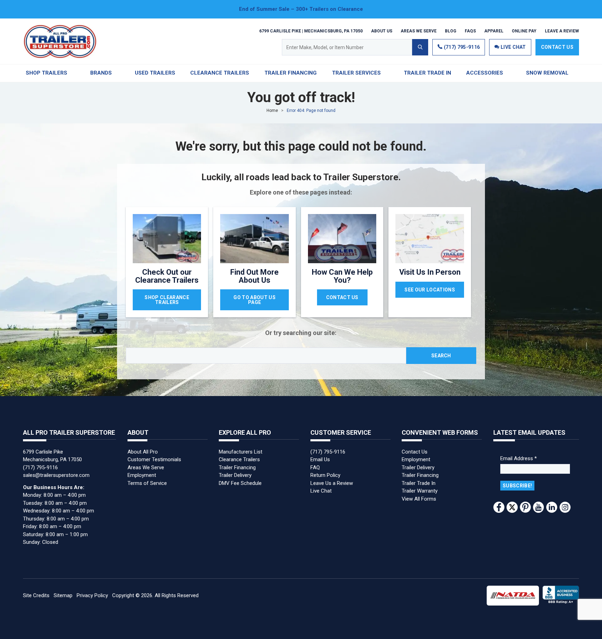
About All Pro (143, 452)
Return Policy (325, 475)
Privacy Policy (92, 595)
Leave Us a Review (331, 483)
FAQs (470, 30)
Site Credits (36, 595)
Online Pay (524, 30)
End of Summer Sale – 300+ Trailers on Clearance (301, 9)
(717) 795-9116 (461, 47)
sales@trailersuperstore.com (56, 475)
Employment (142, 475)
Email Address (518, 458)
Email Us (320, 459)
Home (272, 110)
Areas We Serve (419, 30)
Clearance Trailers (239, 459)
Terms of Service (147, 483)
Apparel (493, 30)
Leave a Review (562, 30)
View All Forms (419, 499)
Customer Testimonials (154, 459)
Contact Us (557, 47)
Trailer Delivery (235, 475)
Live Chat (321, 491)
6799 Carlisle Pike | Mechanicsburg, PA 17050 (311, 30)
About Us (381, 30)
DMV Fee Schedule (240, 483)
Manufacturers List (240, 452)
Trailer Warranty (420, 491)
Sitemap (63, 595)
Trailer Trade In (418, 483)
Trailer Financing (237, 467)
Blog (450, 30)
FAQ (315, 467)
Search (441, 355)
